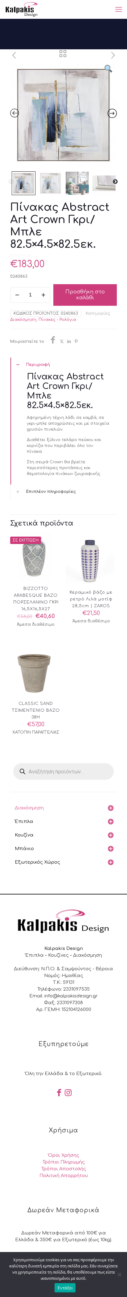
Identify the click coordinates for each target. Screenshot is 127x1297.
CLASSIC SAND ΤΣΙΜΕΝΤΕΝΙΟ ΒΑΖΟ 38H (36, 710)
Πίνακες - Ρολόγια (57, 319)
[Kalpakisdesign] (21, 9)
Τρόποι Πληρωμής (64, 1162)
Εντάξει (65, 1287)
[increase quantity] (43, 294)
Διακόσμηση (23, 319)
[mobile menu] (118, 9)
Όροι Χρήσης (63, 1155)
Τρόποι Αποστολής (63, 1169)
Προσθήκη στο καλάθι (85, 295)
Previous (11, 182)
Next (115, 182)
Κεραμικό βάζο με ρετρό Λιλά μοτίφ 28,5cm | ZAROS (91, 599)
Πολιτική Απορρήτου (63, 1175)
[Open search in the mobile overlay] (63, 771)
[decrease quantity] (17, 294)
